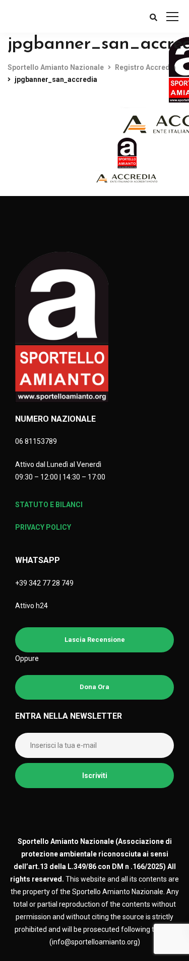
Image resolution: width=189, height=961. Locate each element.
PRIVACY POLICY (43, 527)
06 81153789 (36, 441)
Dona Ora (94, 687)
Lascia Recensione (95, 639)
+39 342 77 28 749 (44, 583)
